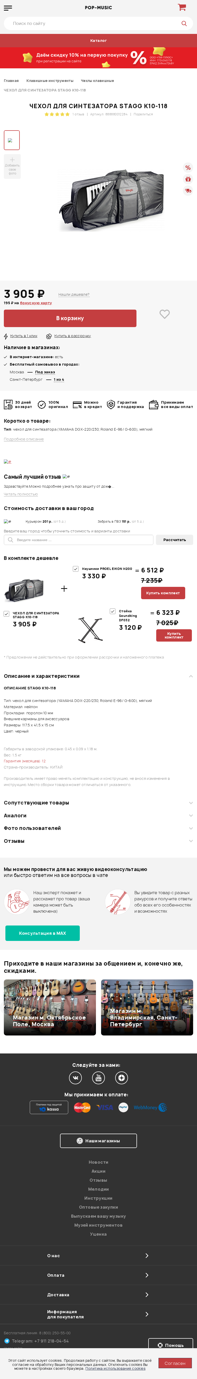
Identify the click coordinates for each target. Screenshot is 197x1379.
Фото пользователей (32, 828)
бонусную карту (36, 302)
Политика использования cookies (115, 1368)
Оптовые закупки (98, 1207)
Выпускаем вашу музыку (98, 1216)
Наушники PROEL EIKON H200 (107, 569)
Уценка (98, 1234)
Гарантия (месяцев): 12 (25, 760)
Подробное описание (24, 439)
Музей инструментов (98, 1225)
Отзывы (14, 841)
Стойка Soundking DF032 (128, 615)
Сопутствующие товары (36, 802)
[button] (7, 1007)
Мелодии (98, 1189)
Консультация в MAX (42, 933)
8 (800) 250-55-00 (55, 1332)
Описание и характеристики (42, 676)
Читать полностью (21, 494)
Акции (98, 1171)
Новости (99, 1162)
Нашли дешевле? (74, 294)
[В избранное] (164, 318)
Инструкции (98, 1198)
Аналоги (15, 815)
